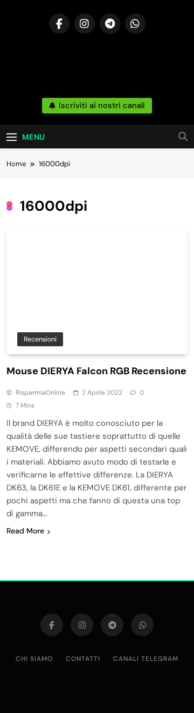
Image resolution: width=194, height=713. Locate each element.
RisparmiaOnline (40, 392)
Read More (25, 531)
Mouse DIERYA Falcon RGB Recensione (96, 371)
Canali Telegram (145, 658)
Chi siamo (34, 658)
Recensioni (40, 339)
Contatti (83, 658)
